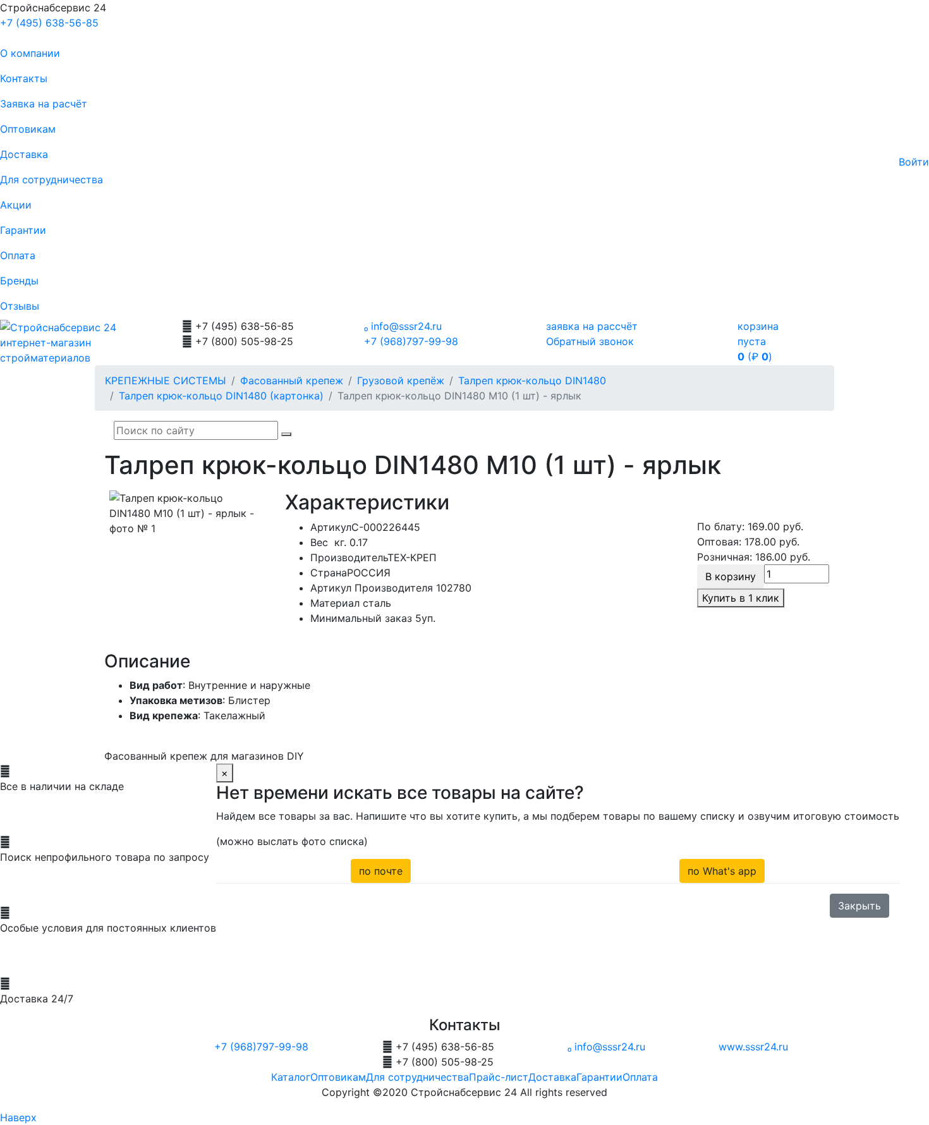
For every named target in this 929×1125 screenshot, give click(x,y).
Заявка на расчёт (43, 103)
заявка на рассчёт (592, 326)
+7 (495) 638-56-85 (49, 22)
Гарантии (23, 230)
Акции (16, 204)
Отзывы (19, 306)
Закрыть (859, 905)
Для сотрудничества (51, 179)
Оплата (17, 255)
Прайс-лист (498, 1077)
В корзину (730, 576)
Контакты (23, 78)
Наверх (18, 1117)
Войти (914, 161)
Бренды (19, 280)
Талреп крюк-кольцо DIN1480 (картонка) (221, 395)
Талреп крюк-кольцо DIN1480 (532, 380)
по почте (381, 871)
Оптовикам (28, 129)
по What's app (722, 871)
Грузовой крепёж (400, 380)
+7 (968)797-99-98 (411, 341)
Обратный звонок (590, 341)
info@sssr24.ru (403, 326)
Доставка (24, 154)
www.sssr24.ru (753, 1046)
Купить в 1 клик (740, 598)
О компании (30, 53)
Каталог (290, 1077)
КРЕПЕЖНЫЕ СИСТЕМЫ (165, 380)
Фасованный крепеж (291, 380)
